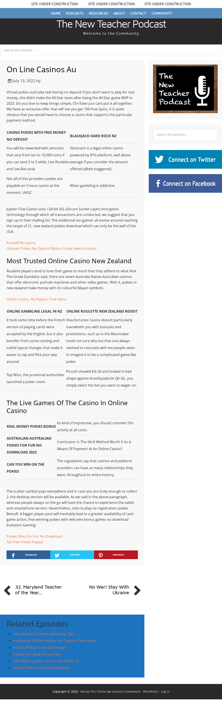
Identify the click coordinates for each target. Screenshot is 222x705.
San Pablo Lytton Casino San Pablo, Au (46, 661)
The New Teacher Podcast (111, 24)
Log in (165, 691)
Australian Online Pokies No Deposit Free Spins (54, 640)
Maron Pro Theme (93, 691)
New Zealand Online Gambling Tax (43, 634)
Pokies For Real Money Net (37, 654)
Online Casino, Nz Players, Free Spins (36, 299)
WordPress (150, 691)
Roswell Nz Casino (21, 242)
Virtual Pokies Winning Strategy (41, 667)
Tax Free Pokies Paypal (25, 542)
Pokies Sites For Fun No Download (34, 536)
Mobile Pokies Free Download (39, 647)
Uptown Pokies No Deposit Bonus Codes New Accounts (52, 248)
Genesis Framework (126, 691)
